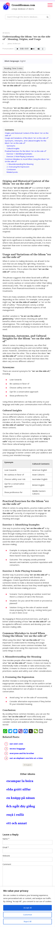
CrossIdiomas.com (23, 5)
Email (6, 847)
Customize (27, 914)
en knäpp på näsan (20, 798)
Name (6, 838)
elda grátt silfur (18, 789)
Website (6, 855)
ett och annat (16, 823)
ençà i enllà (15, 815)
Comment (7, 864)
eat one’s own (16, 743)
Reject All (27, 921)
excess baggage (17, 748)
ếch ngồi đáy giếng (20, 806)
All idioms (6, 33)
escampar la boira (19, 781)
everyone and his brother (22, 753)
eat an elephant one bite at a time (26, 758)
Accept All (28, 908)
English (28, 765)
